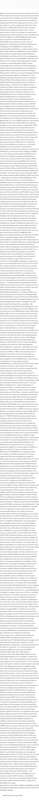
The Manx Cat (22, 785)
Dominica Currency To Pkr (8, 785)
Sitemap (10, 790)
